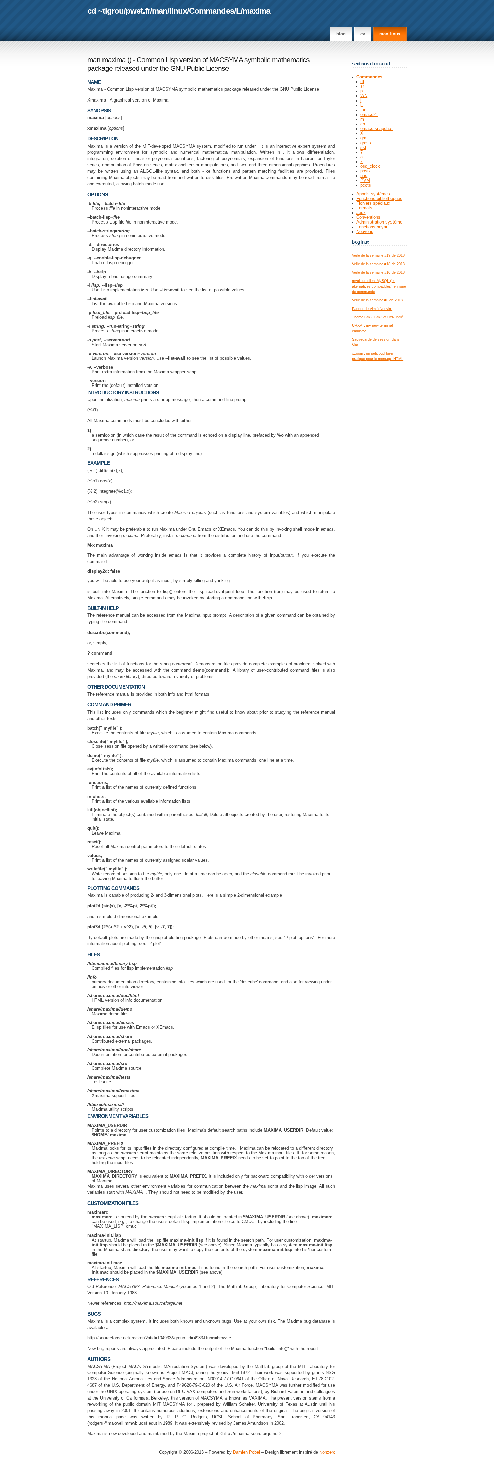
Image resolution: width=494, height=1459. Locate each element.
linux (178, 10)
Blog (341, 34)
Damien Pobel (246, 1452)
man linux (389, 34)
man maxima (106, 60)
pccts (365, 185)
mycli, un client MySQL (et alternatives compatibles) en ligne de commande (379, 286)
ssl (363, 147)
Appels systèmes (373, 194)
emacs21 (369, 114)
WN (363, 95)
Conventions (368, 217)
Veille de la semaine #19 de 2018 (378, 255)
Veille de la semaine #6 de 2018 (377, 300)
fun (363, 110)
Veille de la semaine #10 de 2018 (378, 272)
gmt (364, 138)
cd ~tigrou (105, 10)
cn (362, 124)
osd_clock (370, 166)
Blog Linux (360, 242)
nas (363, 175)
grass (365, 142)
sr (362, 86)
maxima (256, 10)
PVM (365, 180)
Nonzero (327, 1452)
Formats (364, 208)
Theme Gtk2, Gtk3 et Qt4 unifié (377, 317)
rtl (362, 81)
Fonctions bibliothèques (379, 198)
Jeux (361, 212)
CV (362, 34)
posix (365, 171)
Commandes (211, 10)
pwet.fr (138, 10)
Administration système (379, 222)
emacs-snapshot (376, 128)
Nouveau (364, 231)
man (159, 10)
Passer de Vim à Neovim (372, 309)
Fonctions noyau (372, 227)
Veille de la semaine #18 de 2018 (378, 264)
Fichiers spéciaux (373, 203)
